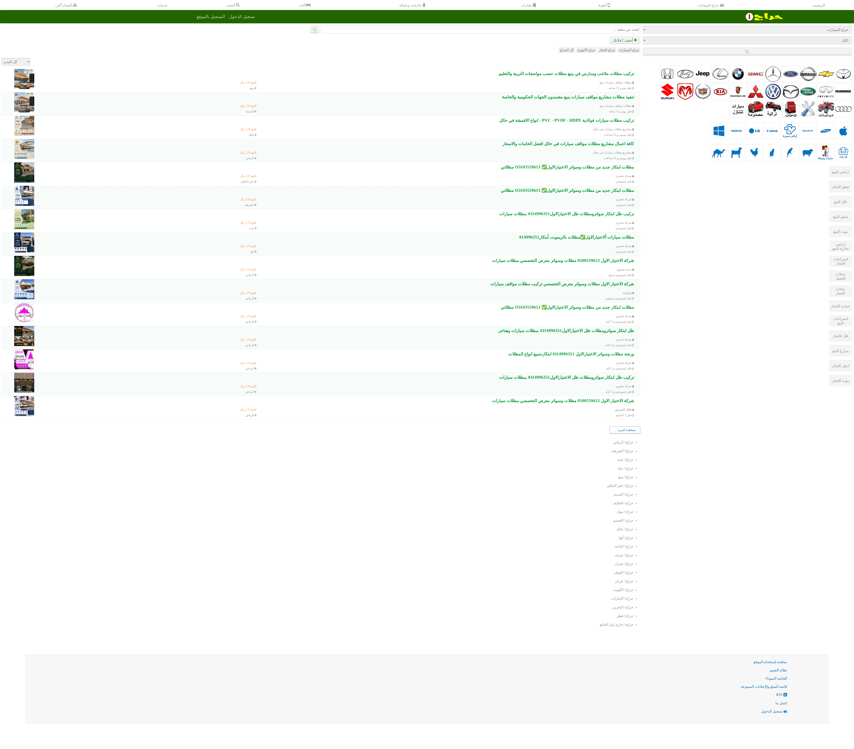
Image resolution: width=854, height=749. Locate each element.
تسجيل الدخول (772, 711)
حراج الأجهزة (586, 50)
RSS (780, 694)
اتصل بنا (781, 703)
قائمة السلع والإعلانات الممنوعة (764, 686)
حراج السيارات (629, 50)
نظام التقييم (778, 670)
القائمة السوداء (776, 678)
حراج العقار (607, 50)
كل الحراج (567, 50)
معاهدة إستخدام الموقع (770, 662)
